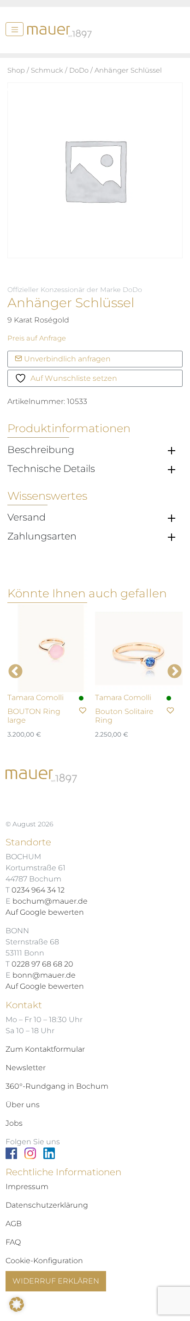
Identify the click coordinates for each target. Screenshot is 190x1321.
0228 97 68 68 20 (42, 964)
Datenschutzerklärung (47, 1205)
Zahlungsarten (42, 536)
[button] (16, 1304)
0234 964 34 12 (38, 890)
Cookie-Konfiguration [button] (44, 1260)
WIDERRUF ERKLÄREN (55, 1281)
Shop (16, 70)
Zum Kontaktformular (45, 1049)
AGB (14, 1223)
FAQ (13, 1242)
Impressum (27, 1186)
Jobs (14, 1123)
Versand (26, 517)
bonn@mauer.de (44, 975)
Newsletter (26, 1067)
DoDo (79, 70)
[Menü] (15, 29)
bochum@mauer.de (50, 901)
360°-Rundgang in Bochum (57, 1086)
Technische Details (51, 468)
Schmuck (47, 70)
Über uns (23, 1104)
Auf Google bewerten (45, 912)
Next (174, 672)
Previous (15, 672)
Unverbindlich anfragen (66, 358)
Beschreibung (40, 449)
